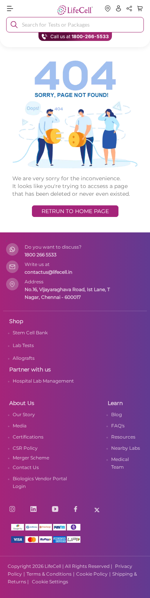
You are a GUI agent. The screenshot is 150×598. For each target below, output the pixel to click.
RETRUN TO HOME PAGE (75, 211)
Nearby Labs (125, 448)
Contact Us (26, 467)
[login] (118, 8)
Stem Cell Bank (30, 332)
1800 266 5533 (41, 254)
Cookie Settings (50, 581)
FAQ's (118, 426)
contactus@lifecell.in (48, 272)
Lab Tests (23, 345)
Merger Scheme (31, 458)
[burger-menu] (27, 8)
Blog (116, 414)
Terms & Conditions (49, 574)
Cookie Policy (92, 574)
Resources (123, 437)
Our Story (24, 414)
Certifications (28, 437)
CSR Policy (25, 448)
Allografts (24, 358)
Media (20, 426)
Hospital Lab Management (43, 381)
